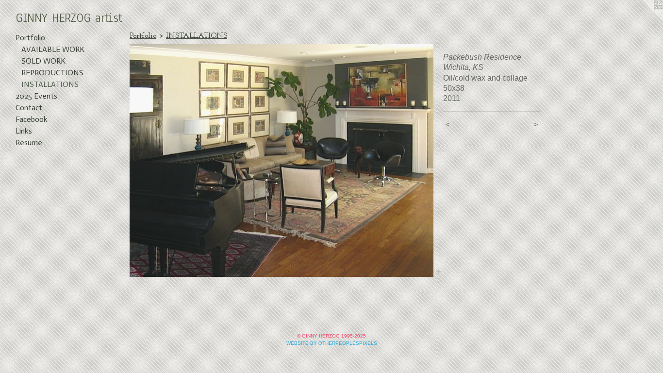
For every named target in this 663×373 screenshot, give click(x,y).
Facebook (32, 119)
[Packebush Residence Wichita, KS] (281, 160)
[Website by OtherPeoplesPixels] (643, 19)
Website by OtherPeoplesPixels (331, 343)
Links (24, 131)
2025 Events (36, 96)
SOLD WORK (43, 61)
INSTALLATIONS (50, 84)
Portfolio (30, 37)
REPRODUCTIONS (52, 72)
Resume (29, 142)
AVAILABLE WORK (52, 49)
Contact (29, 107)
